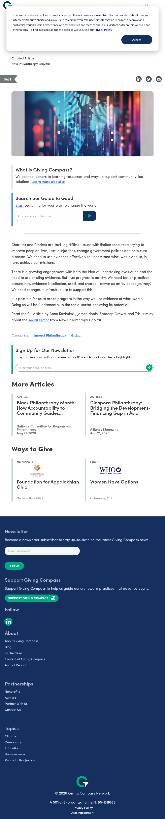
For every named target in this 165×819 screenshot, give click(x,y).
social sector (38, 319)
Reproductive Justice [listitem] (20, 760)
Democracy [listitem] (13, 742)
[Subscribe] (149, 367)
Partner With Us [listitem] (16, 703)
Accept (136, 39)
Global (76, 335)
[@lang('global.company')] (7, 5)
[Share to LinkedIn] (139, 79)
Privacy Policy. (103, 29)
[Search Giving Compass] (147, 5)
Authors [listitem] (10, 697)
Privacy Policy (82, 808)
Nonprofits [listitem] (12, 691)
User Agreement (82, 812)
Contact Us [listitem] (13, 709)
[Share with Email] (159, 79)
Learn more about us (48, 181)
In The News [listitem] (13, 653)
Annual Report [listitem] (15, 665)
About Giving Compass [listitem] (21, 641)
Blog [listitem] (8, 647)
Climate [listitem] (10, 736)
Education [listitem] (12, 748)
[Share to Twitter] (149, 79)
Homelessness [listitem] (15, 754)
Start (19, 205)
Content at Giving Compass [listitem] (25, 659)
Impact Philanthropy (50, 335)
